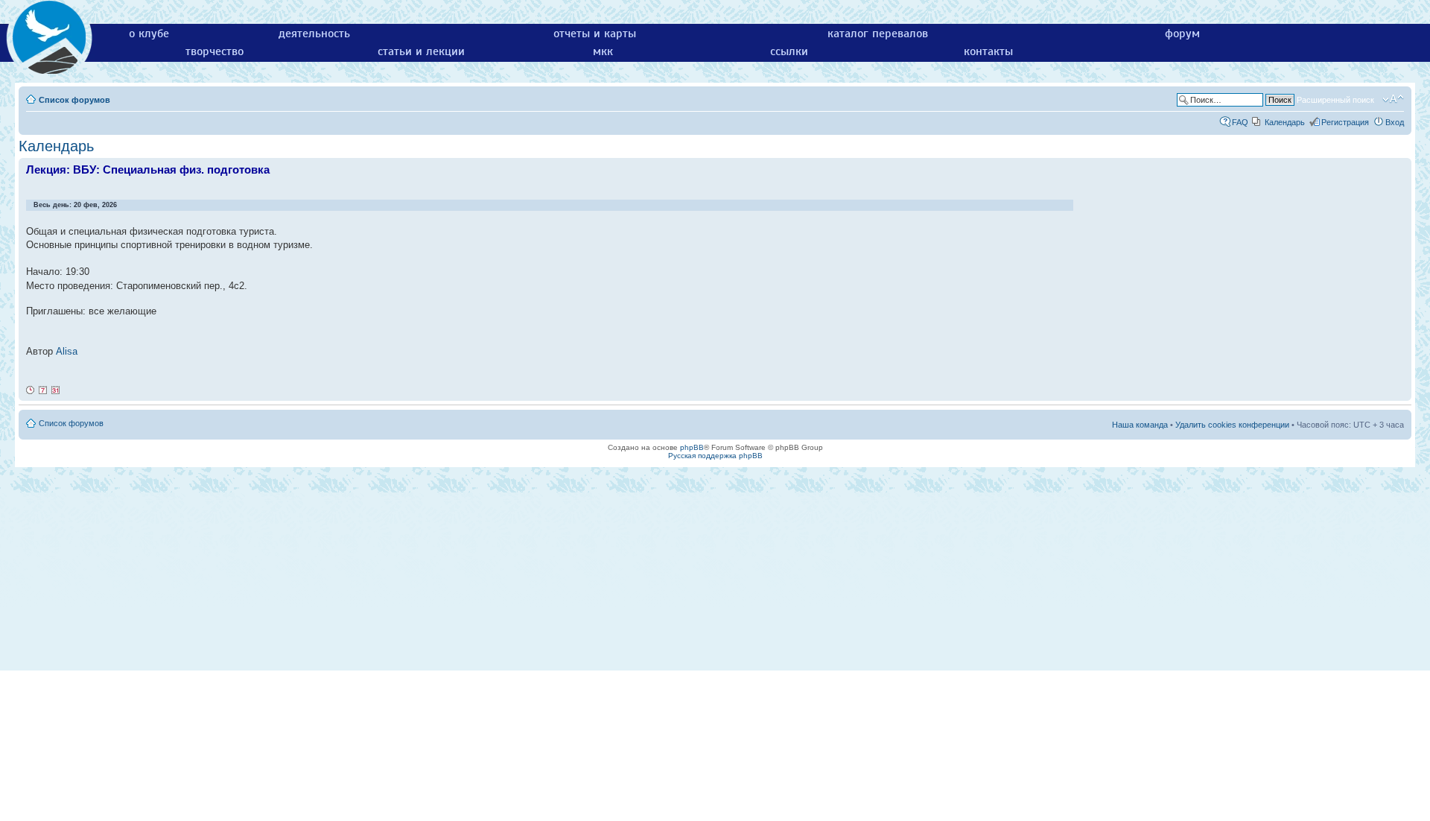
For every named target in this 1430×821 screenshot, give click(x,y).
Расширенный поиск (1335, 99)
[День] (30, 390)
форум (1182, 33)
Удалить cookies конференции (1232, 424)
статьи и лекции (421, 51)
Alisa (66, 351)
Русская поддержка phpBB (715, 455)
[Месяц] (55, 390)
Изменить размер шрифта (1393, 99)
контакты (988, 51)
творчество (214, 51)
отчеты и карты (594, 33)
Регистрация (1345, 122)
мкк (603, 51)
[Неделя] (43, 390)
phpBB (692, 447)
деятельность (314, 33)
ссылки (789, 51)
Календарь (1285, 122)
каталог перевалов (877, 33)
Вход (1394, 122)
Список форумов (74, 99)
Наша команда (1140, 424)
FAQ (1240, 122)
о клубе (149, 33)
